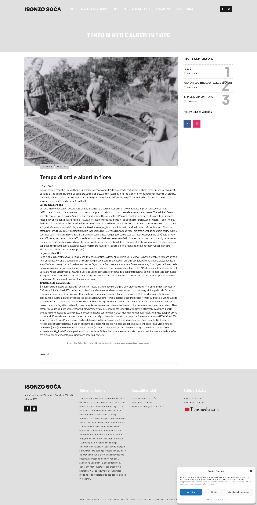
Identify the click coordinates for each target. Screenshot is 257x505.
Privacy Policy (221, 499)
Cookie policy (149, 499)
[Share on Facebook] (48, 354)
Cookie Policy (210, 499)
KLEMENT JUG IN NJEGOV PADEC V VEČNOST (208, 82)
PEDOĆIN (188, 68)
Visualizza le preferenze (239, 492)
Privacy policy (136, 499)
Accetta (191, 492)
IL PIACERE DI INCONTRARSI (199, 96)
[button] (251, 471)
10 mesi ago (192, 73)
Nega (214, 492)
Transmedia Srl (99, 499)
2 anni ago (192, 101)
